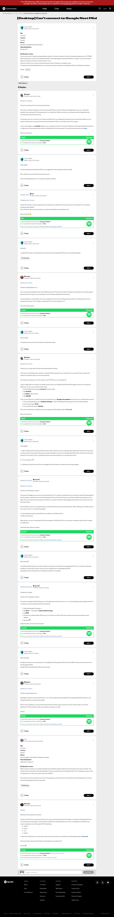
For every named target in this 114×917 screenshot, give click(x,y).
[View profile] (22, 28)
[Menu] (110, 8)
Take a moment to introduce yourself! (51, 226)
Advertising (43, 892)
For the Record (28, 892)
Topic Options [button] (22, 83)
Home (11, 13)
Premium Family (76, 892)
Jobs (25, 888)
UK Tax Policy (77, 913)
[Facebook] (108, 883)
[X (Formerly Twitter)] (103, 883)
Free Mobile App (60, 892)
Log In (105, 8)
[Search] (99, 8)
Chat (56, 8)
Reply (89, 77)
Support (58, 885)
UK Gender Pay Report (88, 913)
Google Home (30, 509)
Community (11, 8)
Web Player (59, 888)
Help (44, 8)
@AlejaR (22, 209)
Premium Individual (77, 885)
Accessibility (55, 913)
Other (20, 13)
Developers (43, 888)
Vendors (42, 900)
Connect (28, 69)
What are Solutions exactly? (58, 853)
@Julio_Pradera (27, 101)
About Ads (47, 913)
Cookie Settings (37, 913)
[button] (93, 28)
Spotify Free (75, 900)
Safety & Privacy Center (15, 913)
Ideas (69, 8)
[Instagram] (97, 883)
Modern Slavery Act (66, 913)
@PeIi (23, 810)
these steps (68, 4)
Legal (5, 913)
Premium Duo (76, 888)
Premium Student (77, 896)
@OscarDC (46, 698)
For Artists (43, 885)
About (26, 885)
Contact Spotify (60, 896)
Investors (42, 896)
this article (67, 601)
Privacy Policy (27, 913)
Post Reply (88, 872)
